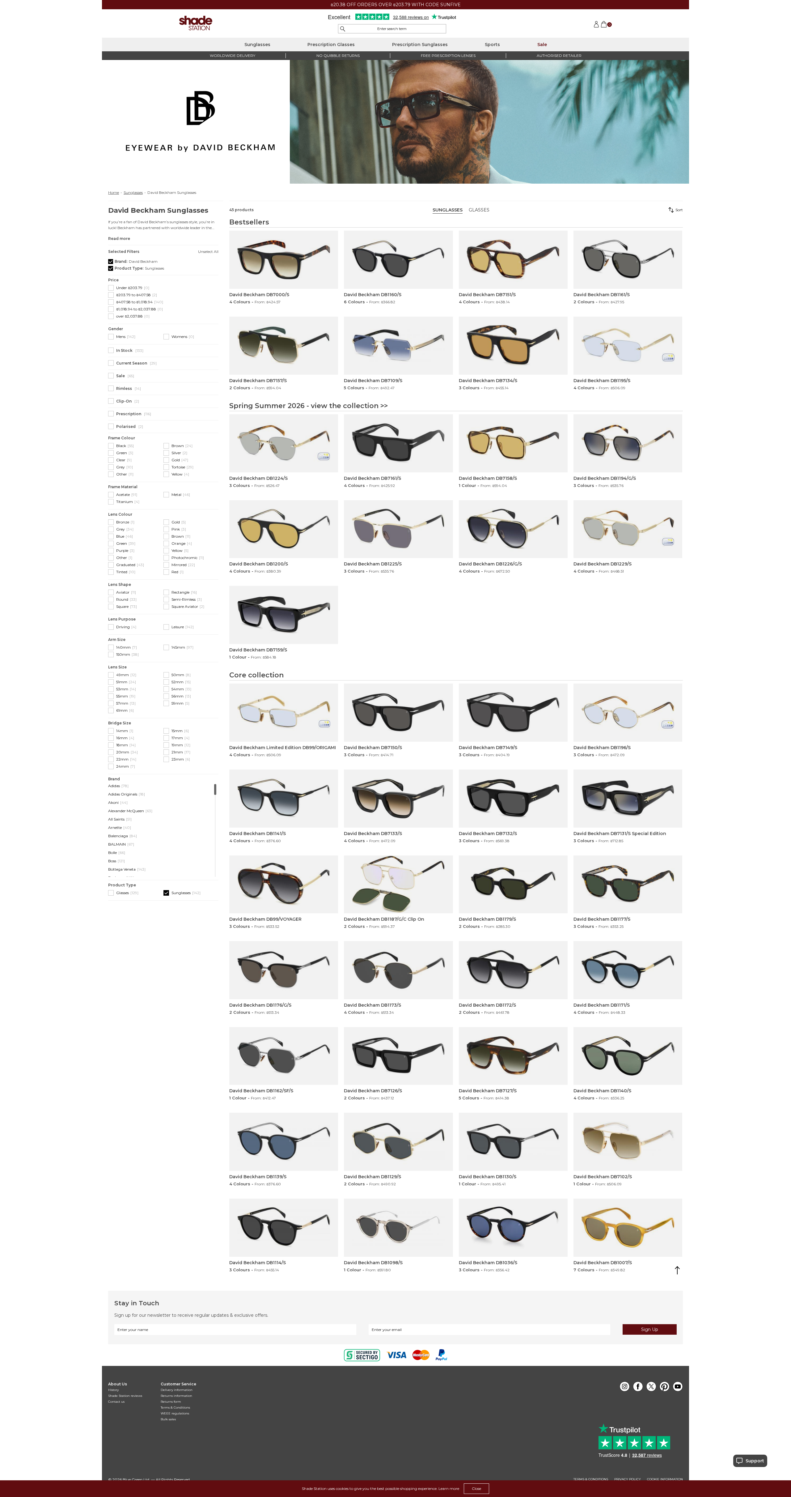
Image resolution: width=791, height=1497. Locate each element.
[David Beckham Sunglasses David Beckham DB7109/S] (398, 346)
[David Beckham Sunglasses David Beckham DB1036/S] (513, 1228)
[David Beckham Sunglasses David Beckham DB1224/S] (283, 443)
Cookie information (665, 1479)
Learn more (448, 1488)
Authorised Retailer (559, 55)
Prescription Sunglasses (420, 44)
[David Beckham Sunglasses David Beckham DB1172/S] (513, 970)
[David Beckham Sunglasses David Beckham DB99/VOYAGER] (283, 884)
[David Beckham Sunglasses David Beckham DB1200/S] (283, 529)
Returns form (171, 1402)
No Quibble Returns (338, 55)
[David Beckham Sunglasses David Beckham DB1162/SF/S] (283, 1056)
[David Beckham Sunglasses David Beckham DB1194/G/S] (627, 443)
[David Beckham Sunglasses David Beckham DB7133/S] (398, 799)
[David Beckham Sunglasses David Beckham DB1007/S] (627, 1228)
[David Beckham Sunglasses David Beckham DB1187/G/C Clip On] (398, 884)
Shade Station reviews (125, 1396)
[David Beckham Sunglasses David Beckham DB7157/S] (283, 346)
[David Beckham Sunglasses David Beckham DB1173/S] (398, 970)
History (113, 1390)
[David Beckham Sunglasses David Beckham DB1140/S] (627, 1056)
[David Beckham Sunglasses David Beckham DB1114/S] (283, 1228)
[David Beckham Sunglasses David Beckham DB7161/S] (398, 443)
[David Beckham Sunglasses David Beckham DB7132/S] (513, 799)
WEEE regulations (175, 1413)
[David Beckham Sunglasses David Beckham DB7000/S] (283, 260)
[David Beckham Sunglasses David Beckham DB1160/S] (398, 260)
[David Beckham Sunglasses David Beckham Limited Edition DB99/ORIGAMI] (283, 713)
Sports (492, 44)
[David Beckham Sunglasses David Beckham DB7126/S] (398, 1056)
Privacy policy (627, 1479)
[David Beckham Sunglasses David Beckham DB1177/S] (627, 884)
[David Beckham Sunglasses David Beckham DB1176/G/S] (283, 970)
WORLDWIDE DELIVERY (232, 55)
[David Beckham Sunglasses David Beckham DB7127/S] (513, 1056)
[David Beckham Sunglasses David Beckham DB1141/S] (283, 799)
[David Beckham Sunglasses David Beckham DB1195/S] (627, 346)
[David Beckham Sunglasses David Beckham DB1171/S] (627, 970)
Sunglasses (257, 44)
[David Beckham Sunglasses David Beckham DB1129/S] (398, 1142)
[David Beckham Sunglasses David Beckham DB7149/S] (513, 713)
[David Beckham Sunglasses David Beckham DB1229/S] (627, 529)
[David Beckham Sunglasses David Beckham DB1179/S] (513, 884)
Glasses (479, 210)
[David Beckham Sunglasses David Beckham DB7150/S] (398, 713)
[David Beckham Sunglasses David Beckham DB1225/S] (398, 529)
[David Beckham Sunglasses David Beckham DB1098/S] (398, 1228)
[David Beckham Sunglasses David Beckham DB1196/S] (627, 713)
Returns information (176, 1396)
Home (113, 192)
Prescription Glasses (331, 44)
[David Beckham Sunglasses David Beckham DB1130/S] (513, 1142)
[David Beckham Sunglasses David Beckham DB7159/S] (283, 615)
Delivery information (176, 1390)
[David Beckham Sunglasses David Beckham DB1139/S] (283, 1142)
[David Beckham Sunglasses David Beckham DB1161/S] (627, 260)
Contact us (116, 1402)
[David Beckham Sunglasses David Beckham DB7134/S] (513, 346)
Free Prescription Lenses (448, 55)
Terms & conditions (590, 1479)
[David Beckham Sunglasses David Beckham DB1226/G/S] (513, 529)
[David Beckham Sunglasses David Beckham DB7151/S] (513, 260)
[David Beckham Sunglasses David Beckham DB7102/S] (627, 1142)
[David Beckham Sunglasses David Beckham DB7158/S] (513, 443)
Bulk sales (168, 1419)
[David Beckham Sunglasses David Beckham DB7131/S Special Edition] (627, 799)
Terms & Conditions (175, 1407)
